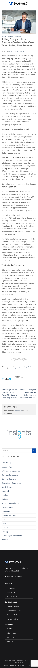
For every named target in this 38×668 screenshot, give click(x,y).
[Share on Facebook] (13, 359)
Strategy (5, 531)
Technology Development (12, 535)
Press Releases (7, 507)
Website (5, 540)
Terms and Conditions (24, 660)
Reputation (6, 511)
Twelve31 (23, 51)
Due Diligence (7, 487)
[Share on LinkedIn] (24, 359)
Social (4, 523)
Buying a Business (9, 479)
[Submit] (34, 450)
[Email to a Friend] (21, 359)
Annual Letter (7, 467)
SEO (3, 519)
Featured (5, 491)
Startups (5, 527)
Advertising (6, 463)
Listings (5, 499)
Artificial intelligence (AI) (11, 471)
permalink (14, 369)
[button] (3, 3)
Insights (4, 36)
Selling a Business (14, 36)
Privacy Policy (10, 660)
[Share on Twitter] (17, 359)
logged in (18, 411)
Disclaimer (19, 662)
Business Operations (10, 475)
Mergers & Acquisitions (11, 503)
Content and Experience (11, 483)
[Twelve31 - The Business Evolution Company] (19, 3)
